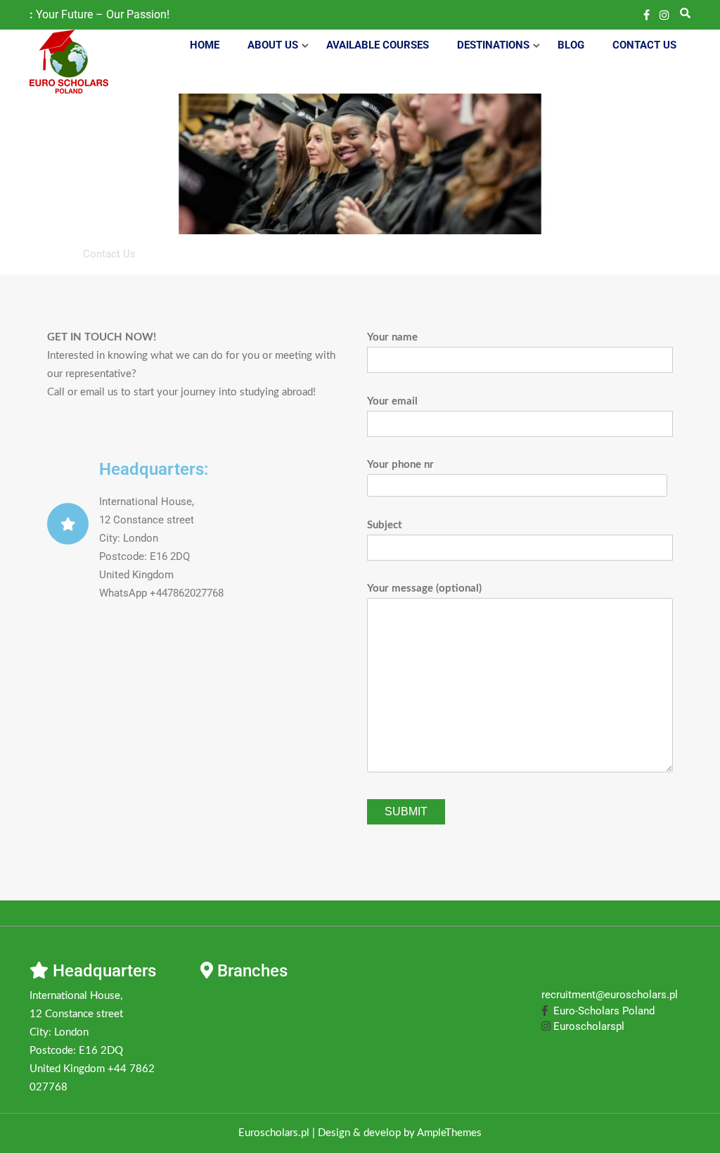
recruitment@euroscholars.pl (609, 994)
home (204, 45)
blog (571, 45)
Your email (392, 401)
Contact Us (644, 45)
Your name (392, 337)
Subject (384, 525)
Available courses (377, 45)
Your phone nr (400, 464)
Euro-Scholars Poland (601, 1011)
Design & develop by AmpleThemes (400, 1133)
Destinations (493, 45)
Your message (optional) (424, 588)
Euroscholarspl (587, 1026)
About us (273, 45)
